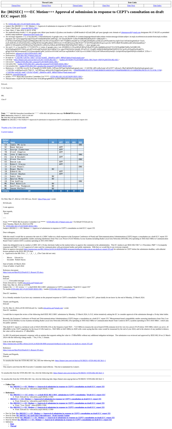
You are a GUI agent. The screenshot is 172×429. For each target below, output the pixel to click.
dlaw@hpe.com (44, 199)
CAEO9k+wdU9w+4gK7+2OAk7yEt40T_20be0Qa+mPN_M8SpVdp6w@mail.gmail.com (49, 58)
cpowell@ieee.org (19, 74)
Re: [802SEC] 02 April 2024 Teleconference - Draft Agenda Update (43, 416)
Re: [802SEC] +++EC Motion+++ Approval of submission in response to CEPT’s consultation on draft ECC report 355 (57, 387)
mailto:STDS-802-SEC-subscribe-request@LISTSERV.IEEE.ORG (43, 64)
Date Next (131, 6)
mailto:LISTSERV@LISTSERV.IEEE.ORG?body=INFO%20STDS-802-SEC (89, 60)
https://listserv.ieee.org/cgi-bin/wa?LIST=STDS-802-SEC (35, 60)
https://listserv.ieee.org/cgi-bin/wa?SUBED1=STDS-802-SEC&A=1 (80, 361)
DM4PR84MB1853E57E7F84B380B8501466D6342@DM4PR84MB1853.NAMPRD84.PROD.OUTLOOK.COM (117, 70)
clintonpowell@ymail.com (131, 32)
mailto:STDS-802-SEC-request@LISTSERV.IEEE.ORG (37, 62)
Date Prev (106, 6)
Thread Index (78, 6)
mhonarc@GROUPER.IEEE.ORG (29, 53)
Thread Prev (16, 6)
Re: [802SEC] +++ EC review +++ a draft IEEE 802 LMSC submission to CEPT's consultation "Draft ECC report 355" (58, 395)
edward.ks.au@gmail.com (32, 283)
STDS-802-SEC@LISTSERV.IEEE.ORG (24, 24)
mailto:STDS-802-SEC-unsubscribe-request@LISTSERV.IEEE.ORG (46, 66)
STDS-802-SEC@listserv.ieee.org (28, 55)
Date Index (157, 6)
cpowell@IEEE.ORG (29, 28)
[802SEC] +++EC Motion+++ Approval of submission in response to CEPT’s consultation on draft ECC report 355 (55, 399)
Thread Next (46, 6)
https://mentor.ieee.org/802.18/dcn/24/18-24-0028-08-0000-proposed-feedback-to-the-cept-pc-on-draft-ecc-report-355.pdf (68, 249)
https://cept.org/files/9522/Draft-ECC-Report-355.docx (23, 272)
